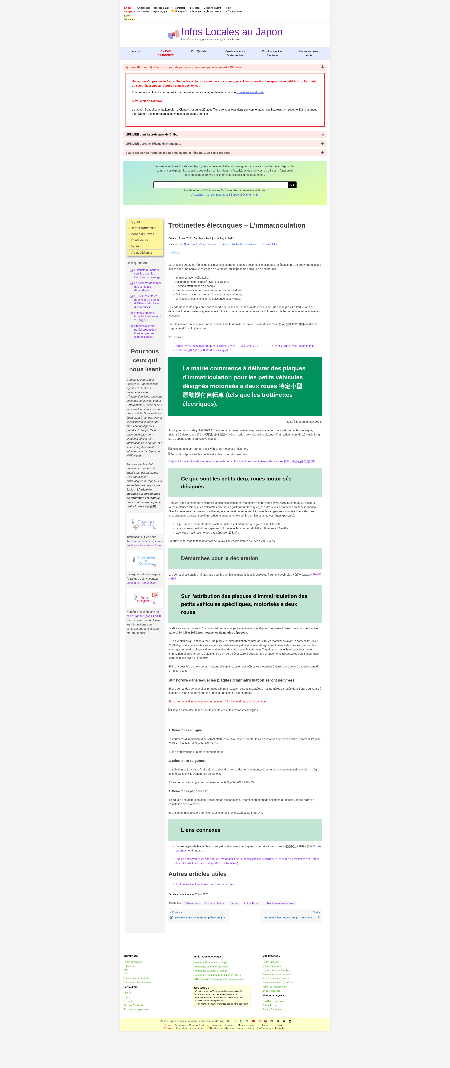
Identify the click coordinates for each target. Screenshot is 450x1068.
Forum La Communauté (233, 10)
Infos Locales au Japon (231, 31)
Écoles (126, 997)
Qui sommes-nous (217, 194)
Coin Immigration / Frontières (272, 53)
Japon (234, 903)
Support (235, 194)
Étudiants (128, 1001)
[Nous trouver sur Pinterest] (265, 1021)
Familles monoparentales (136, 1009)
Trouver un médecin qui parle (145, 541)
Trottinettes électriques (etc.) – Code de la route (204, 884)
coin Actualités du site (249, 92)
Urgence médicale (271, 966)
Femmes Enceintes (133, 1005)
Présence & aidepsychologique (161, 10)
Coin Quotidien (199, 51)
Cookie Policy (269, 1005)
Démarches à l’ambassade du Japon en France (217, 975)
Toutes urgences (270, 962)
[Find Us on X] (247, 1021)
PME (125, 970)
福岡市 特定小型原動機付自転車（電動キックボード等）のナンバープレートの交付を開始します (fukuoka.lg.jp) (245, 345)
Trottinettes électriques (281, 903)
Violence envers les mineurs (276, 974)
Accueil (136, 51)
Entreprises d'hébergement (136, 982)
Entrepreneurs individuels (136, 978)
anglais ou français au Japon (144, 545)
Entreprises (129, 966)
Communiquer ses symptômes (278, 982)
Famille (127, 993)
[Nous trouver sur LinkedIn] (272, 1021)
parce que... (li (135, 582)
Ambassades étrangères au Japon (210, 966)
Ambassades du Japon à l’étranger (210, 970)
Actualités (197, 194)
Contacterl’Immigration (181, 10)
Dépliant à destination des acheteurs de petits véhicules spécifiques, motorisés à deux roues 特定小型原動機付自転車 (241, 461)
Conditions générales (273, 1001)
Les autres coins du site (308, 53)
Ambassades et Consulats (275, 978)
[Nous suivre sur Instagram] (259, 1021)
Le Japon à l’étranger (195, 10)
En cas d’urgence (271, 990)
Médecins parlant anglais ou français (213, 10)
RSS (173, 11)
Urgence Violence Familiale (276, 970)
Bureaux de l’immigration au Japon (210, 962)
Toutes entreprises (132, 962)
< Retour (175, 252)
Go (292, 184)
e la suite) (151, 582)
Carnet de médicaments (274, 986)
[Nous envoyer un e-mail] (229, 1021)
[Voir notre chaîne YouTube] (253, 1021)
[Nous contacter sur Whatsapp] (235, 1021)
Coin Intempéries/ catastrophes (235, 53)
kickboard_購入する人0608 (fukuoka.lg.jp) (201, 350)
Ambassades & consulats (143, 10)
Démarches (192, 903)
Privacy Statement (271, 1009)
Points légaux (252, 903)
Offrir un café (250, 194)
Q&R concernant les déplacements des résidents (218, 979)
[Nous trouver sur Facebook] (241, 1021)
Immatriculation (214, 903)
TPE (125, 974)
